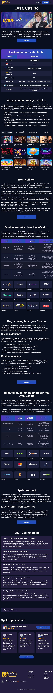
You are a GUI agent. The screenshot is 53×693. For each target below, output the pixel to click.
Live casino (19, 132)
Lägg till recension (43, 627)
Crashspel (32, 132)
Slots (44, 132)
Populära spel (6, 132)
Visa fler (26, 657)
